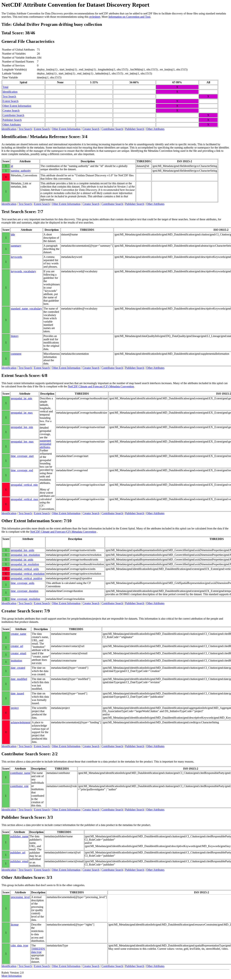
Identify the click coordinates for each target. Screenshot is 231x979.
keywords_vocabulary (23, 271)
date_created (18, 667)
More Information (11, 975)
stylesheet (94, 16)
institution (16, 660)
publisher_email (19, 861)
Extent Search (10, 101)
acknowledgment (20, 722)
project (15, 707)
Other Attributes (12, 124)
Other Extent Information (17, 105)
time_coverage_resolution (25, 598)
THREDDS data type (38, 950)
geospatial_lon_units (22, 550)
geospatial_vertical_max (24, 499)
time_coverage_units (22, 583)
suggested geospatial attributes (45, 444)
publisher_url (17, 852)
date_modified (19, 678)
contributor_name (20, 772)
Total (5, 87)
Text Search (9, 96)
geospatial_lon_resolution (25, 554)
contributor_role (19, 786)
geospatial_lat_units (22, 559)
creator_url (17, 646)
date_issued (17, 693)
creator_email (18, 653)
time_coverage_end (22, 470)
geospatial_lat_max (22, 412)
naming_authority (21, 170)
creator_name (18, 633)
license (15, 924)
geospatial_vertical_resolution (28, 573)
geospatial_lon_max (22, 441)
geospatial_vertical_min (24, 484)
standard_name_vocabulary (26, 308)
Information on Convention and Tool (129, 16)
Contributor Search (13, 115)
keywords (16, 256)
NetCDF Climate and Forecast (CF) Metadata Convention (101, 386)
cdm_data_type (19, 945)
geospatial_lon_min (22, 427)
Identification (10, 91)
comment (16, 353)
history (15, 336)
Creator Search (11, 110)
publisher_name (19, 836)
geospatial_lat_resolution (25, 564)
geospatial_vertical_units (25, 568)
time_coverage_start (22, 456)
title (13, 234)
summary (16, 245)
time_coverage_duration (24, 590)
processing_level (20, 897)
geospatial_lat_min (21, 398)
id (12, 166)
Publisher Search (12, 119)
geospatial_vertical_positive (26, 578)
